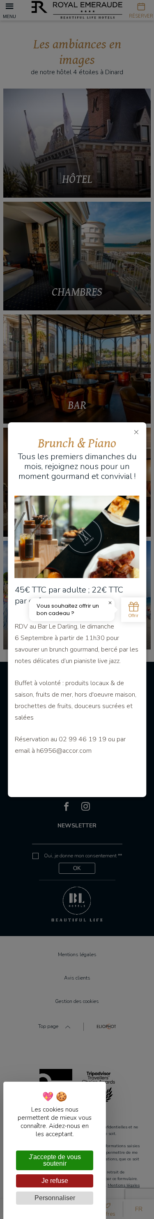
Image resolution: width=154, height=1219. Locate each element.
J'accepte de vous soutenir (55, 1160)
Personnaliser (54, 1197)
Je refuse (54, 1180)
